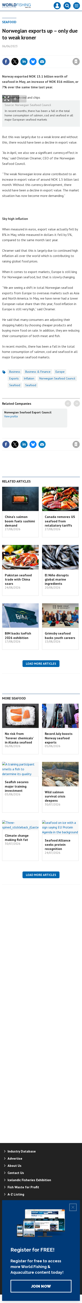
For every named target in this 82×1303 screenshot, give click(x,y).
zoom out (22, 98)
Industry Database (22, 1151)
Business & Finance (37, 372)
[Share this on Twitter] (15, 61)
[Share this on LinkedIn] (24, 61)
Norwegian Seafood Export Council (27, 412)
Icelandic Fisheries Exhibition (29, 1180)
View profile (11, 416)
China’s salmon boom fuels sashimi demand (20, 521)
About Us (14, 1165)
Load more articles (41, 664)
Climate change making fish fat (17, 837)
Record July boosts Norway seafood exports (59, 738)
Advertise (15, 1158)
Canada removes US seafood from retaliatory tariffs (60, 521)
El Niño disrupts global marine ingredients (57, 579)
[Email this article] (42, 61)
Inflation (29, 378)
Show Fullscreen (6, 99)
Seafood (9, 22)
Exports (14, 378)
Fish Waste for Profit (23, 1187)
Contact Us (16, 1173)
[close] (79, 52)
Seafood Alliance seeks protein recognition (57, 844)
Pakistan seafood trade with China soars (18, 579)
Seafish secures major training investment (17, 786)
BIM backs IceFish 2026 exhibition (18, 635)
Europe (60, 372)
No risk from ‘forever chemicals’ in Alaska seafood (19, 738)
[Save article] (76, 61)
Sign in (26, 52)
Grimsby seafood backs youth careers (60, 635)
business (14, 372)
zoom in (15, 98)
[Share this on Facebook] (6, 61)
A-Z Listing (16, 1194)
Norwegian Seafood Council (57, 378)
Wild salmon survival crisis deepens (55, 796)
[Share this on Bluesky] (33, 61)
